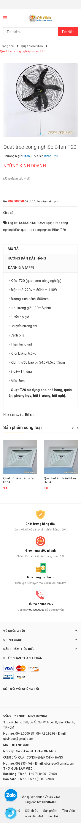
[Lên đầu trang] (73, 802)
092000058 (16, 201)
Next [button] (78, 428)
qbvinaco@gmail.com (18, 738)
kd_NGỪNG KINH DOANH (30, 223)
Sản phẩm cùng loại (22, 427)
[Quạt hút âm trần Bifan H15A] (20, 457)
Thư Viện (68, 810)
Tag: (10, 223)
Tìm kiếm (68, 31)
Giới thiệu (31, 810)
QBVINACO (49, 802)
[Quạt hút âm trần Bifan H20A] (61, 457)
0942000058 (36, 609)
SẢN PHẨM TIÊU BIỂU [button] (19, 649)
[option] (20, 468)
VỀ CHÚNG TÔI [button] (14, 630)
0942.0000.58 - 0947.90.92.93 (35, 733)
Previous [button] (73, 428)
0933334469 (24, 763)
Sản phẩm (50, 810)
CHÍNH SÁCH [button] (12, 640)
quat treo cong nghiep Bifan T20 (43, 230)
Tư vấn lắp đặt (33, 816)
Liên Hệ (53, 816)
